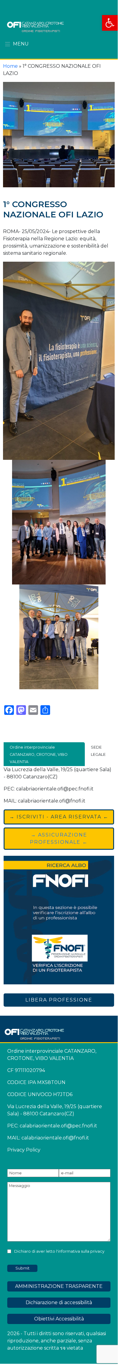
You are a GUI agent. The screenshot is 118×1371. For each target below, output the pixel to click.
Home (10, 66)
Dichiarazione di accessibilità (59, 1302)
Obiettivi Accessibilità (59, 1319)
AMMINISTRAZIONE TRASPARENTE (59, 1286)
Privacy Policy (23, 1150)
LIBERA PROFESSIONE (58, 1000)
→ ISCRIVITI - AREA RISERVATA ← (59, 817)
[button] (110, 23)
